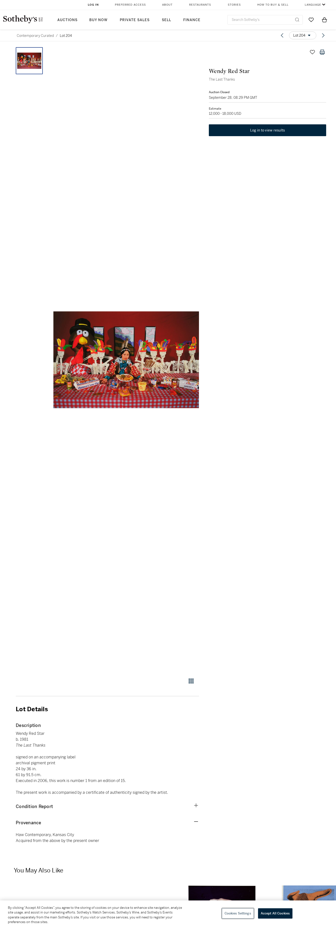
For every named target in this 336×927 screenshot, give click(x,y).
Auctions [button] (67, 20)
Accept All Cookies (275, 913)
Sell (166, 20)
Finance (191, 20)
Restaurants (200, 4)
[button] (126, 359)
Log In (93, 4)
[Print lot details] (322, 52)
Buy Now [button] (98, 20)
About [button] (167, 4)
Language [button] (313, 4)
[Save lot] (312, 52)
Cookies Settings (238, 913)
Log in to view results (267, 130)
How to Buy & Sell (273, 4)
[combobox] (265, 20)
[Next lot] (323, 35)
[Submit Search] (297, 20)
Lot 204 (66, 35)
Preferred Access (130, 4)
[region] (168, 913)
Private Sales (135, 20)
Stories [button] (234, 4)
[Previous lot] (282, 35)
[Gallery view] (191, 681)
